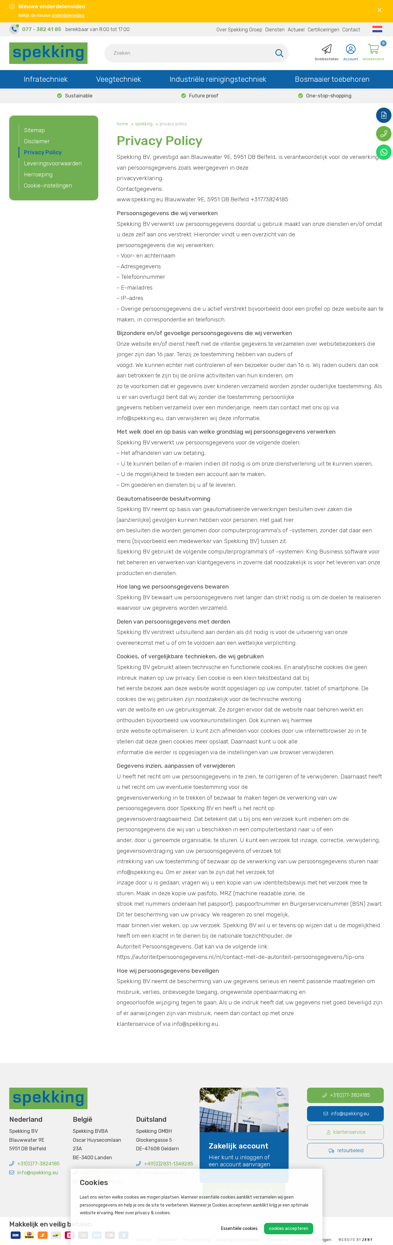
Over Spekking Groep (239, 30)
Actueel (296, 30)
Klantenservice (349, 1132)
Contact (351, 30)
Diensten (275, 30)
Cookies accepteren (288, 1228)
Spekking (144, 124)
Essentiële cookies (239, 1228)
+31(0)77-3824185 (38, 1164)
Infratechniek (46, 79)
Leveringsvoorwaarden (53, 163)
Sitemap (34, 130)
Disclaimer (37, 141)
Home (122, 124)
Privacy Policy (173, 124)
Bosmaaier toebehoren (332, 79)
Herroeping (38, 174)
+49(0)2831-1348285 (168, 1164)
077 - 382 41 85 (41, 29)
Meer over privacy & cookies (142, 1212)
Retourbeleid (350, 1150)
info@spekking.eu (37, 1173)
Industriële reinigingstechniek (217, 79)
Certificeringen (323, 30)
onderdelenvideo (68, 15)
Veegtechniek (118, 79)
